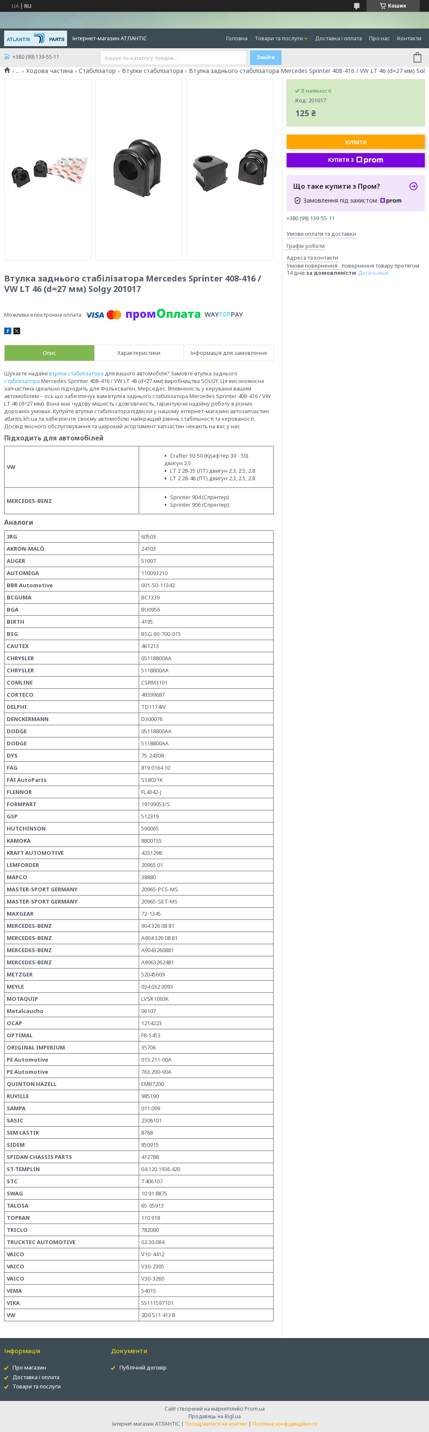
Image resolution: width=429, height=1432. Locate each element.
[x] (16, 332)
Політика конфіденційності (285, 1423)
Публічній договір (143, 1367)
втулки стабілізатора (76, 373)
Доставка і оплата (338, 38)
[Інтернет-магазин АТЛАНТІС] (35, 38)
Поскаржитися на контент (216, 1423)
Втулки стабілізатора (152, 71)
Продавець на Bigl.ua (215, 1416)
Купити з (341, 160)
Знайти (265, 57)
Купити (356, 142)
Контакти (409, 38)
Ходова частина (49, 71)
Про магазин (29, 1367)
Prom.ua (255, 1408)
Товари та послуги (279, 38)
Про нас (379, 38)
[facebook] (7, 332)
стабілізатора (22, 381)
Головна (237, 38)
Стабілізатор (97, 71)
